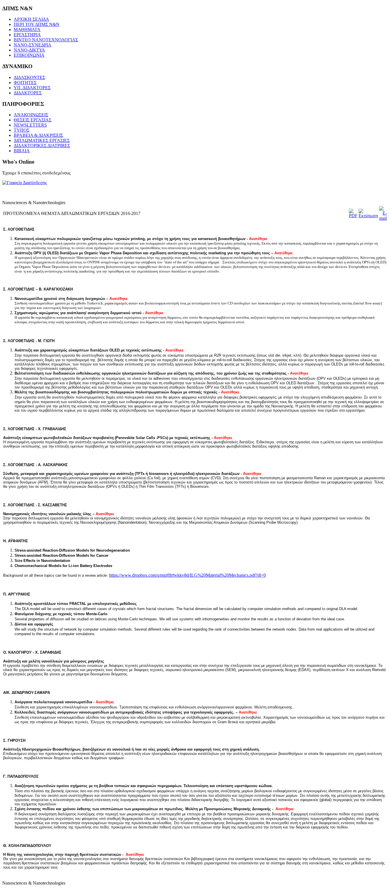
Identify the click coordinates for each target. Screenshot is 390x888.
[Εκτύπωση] (368, 215)
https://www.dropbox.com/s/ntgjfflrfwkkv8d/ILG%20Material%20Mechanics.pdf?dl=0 (187, 575)
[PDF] (353, 215)
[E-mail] (383, 218)
